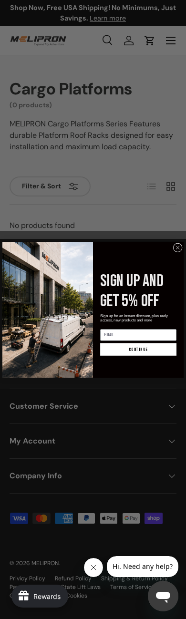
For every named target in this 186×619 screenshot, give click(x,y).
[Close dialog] (178, 247)
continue (138, 349)
